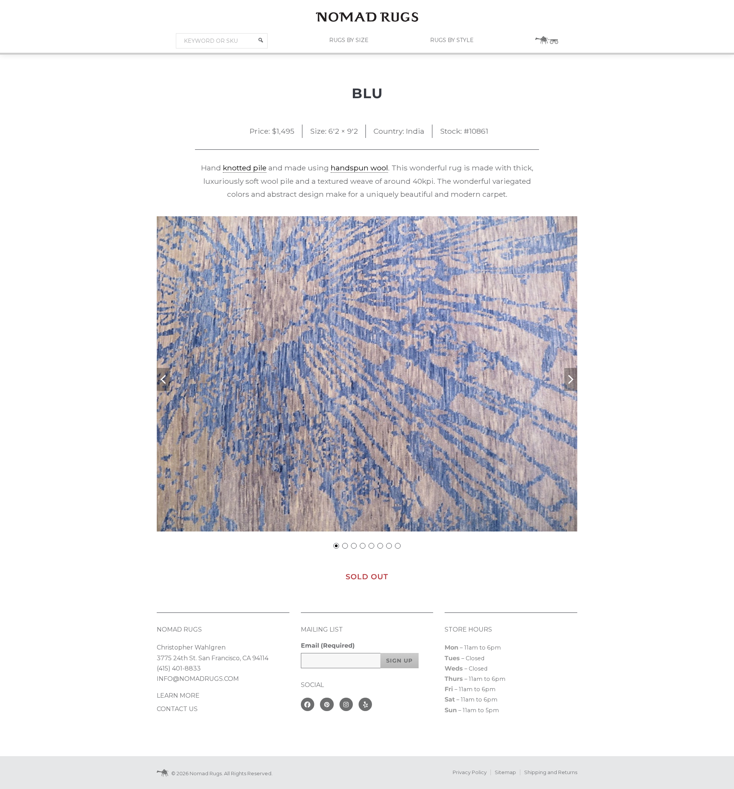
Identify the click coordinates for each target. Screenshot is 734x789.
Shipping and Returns (550, 772)
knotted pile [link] (244, 167)
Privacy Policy (470, 772)
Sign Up (399, 660)
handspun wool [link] (359, 167)
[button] (261, 40)
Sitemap (505, 772)
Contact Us (177, 709)
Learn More (178, 695)
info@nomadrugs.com (198, 678)
